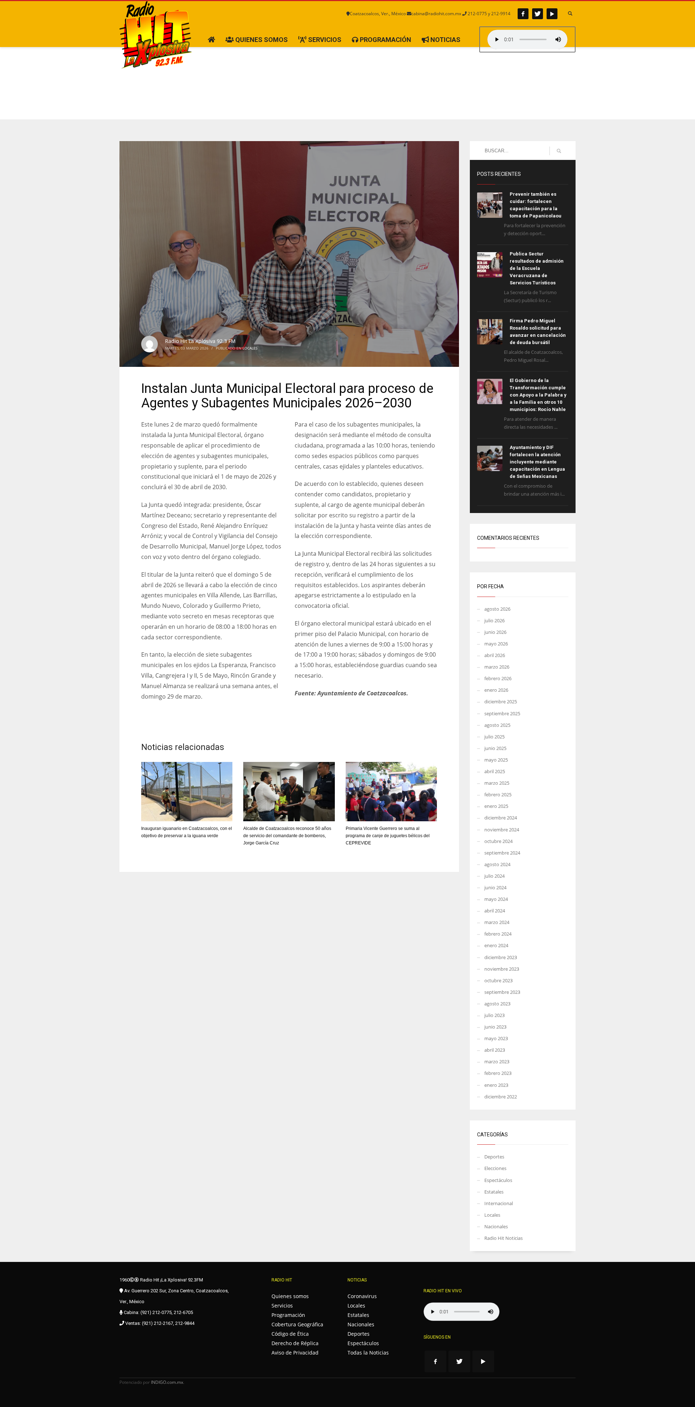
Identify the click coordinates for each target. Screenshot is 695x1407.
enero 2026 (496, 690)
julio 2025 (494, 736)
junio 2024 (495, 887)
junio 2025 (495, 748)
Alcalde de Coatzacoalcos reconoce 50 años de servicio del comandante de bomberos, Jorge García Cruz (287, 836)
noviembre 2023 (501, 969)
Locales (250, 348)
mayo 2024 (496, 899)
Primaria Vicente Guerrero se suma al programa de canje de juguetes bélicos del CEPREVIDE (388, 836)
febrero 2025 (497, 794)
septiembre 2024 (502, 852)
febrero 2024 (497, 934)
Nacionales (496, 1226)
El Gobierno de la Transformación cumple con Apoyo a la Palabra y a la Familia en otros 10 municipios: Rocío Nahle (538, 395)
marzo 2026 (496, 667)
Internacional (498, 1203)
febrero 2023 (497, 1073)
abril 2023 (494, 1050)
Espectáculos (498, 1180)
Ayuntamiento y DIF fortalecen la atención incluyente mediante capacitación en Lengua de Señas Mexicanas (537, 462)
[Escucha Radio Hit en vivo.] (527, 39)
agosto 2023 (497, 1003)
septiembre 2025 (502, 713)
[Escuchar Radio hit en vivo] (462, 1311)
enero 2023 (496, 1085)
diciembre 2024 (500, 817)
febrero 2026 (497, 678)
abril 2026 (494, 655)
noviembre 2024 (501, 829)
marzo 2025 (496, 783)
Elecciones (495, 1168)
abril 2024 (494, 910)
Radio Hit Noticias (503, 1238)
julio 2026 (494, 620)
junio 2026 (495, 632)
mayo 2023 (496, 1038)
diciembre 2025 (500, 701)
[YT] (552, 13)
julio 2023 (494, 1015)
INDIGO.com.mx (167, 1382)
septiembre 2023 (502, 992)
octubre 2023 (498, 980)
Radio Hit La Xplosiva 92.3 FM (200, 341)
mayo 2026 (496, 643)
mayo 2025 (496, 760)
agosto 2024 (497, 864)
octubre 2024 (498, 841)
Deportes (494, 1156)
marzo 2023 (496, 1061)
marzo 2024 (496, 922)
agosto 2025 (497, 725)
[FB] (523, 13)
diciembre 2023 (500, 957)
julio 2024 (494, 876)
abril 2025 (494, 771)
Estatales (494, 1191)
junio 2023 (495, 1027)
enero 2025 (496, 806)
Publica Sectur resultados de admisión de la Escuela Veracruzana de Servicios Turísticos (537, 268)
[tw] (537, 13)
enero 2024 (496, 945)
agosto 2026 (497, 609)
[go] (558, 150)
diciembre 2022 (500, 1096)
